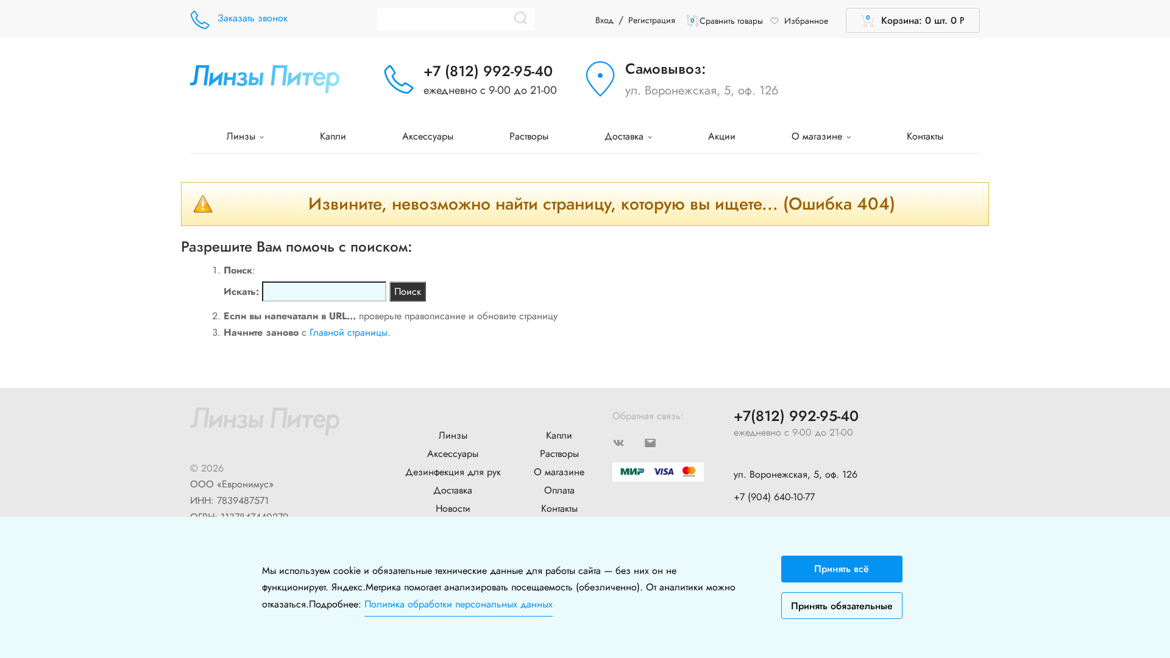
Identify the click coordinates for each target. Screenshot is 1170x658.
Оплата (559, 490)
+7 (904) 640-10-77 (774, 497)
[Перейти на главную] (264, 78)
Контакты (925, 136)
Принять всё (841, 569)
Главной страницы (349, 332)
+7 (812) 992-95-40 (488, 71)
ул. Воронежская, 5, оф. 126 (702, 90)
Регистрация (651, 20)
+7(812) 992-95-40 (796, 416)
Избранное (806, 21)
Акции (722, 136)
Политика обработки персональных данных (458, 604)
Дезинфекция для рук (453, 472)
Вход (604, 20)
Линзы (242, 136)
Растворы (528, 136)
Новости (453, 508)
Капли (333, 136)
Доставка (625, 136)
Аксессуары (427, 136)
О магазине (818, 136)
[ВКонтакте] (628, 442)
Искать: (241, 292)
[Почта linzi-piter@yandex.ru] (660, 442)
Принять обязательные (842, 606)
